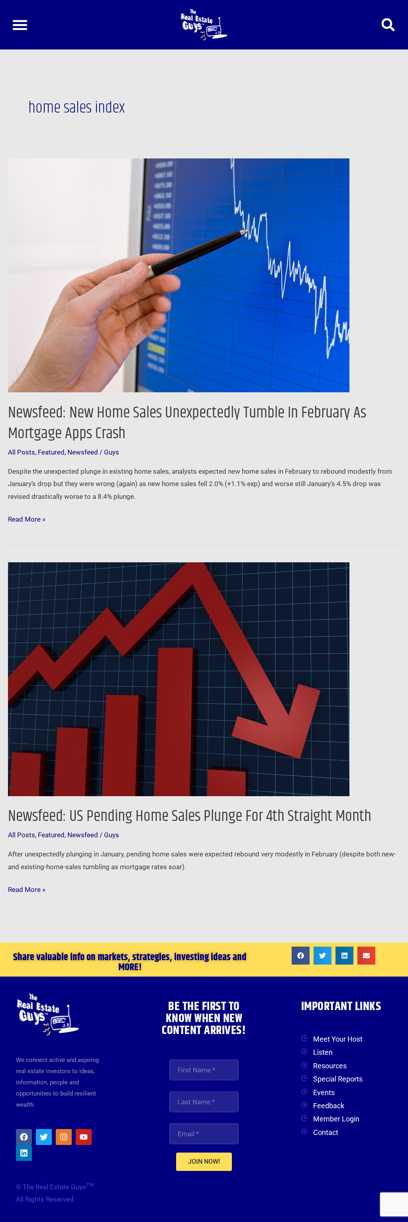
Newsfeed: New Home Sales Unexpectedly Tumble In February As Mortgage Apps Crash (187, 423)
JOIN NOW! (204, 1161)
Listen (323, 1052)
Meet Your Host (338, 1039)
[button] (20, 25)
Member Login (336, 1119)
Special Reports (338, 1079)
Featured (51, 452)
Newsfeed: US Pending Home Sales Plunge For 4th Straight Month (189, 816)
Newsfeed (82, 452)
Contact (325, 1132)
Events (324, 1092)
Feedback (328, 1105)
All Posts (21, 452)
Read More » (26, 518)
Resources (330, 1066)
